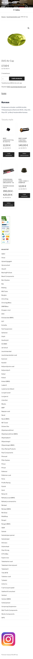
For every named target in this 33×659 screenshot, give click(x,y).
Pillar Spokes (5, 460)
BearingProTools (6, 272)
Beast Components (7, 276)
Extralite (4, 325)
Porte (3, 479)
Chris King (4, 299)
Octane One (5, 426)
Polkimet (4, 471)
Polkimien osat (6, 475)
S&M (3, 528)
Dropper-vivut (6, 310)
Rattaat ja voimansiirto (8, 501)
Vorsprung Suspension (8, 606)
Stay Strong (5, 550)
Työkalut (4, 580)
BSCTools (4, 291)
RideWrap (4, 516)
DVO (8, 87)
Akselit (3, 269)
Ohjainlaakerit (5, 438)
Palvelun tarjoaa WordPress (9, 654)
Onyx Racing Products (8, 449)
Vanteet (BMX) (6, 599)
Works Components (7, 614)
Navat (3, 415)
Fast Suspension (6, 329)
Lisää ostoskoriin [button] (9, 154)
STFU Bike (4, 554)
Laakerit (4, 385)
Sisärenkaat (5, 546)
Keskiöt (3, 363)
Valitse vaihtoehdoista (24, 154)
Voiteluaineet (5, 603)
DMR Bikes (5, 306)
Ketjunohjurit (5, 370)
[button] (28, 28)
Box (2, 284)
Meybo (3, 404)
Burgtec (4, 295)
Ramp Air (4, 494)
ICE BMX (4, 344)
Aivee (3, 257)
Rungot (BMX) (5, 524)
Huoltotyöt (5, 340)
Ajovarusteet (5, 265)
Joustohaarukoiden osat (13, 17)
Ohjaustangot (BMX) (7, 445)
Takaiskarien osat (7, 561)
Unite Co (4, 584)
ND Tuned (4, 423)
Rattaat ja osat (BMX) (8, 498)
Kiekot (3, 377)
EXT (2, 321)
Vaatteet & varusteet (8, 591)
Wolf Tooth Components (9, 610)
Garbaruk (4, 333)
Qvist (3, 490)
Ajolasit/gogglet (6, 261)
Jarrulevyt (4, 347)
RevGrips (4, 513)
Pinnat (3, 468)
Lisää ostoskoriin (17, 78)
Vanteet (4, 595)
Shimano (4, 543)
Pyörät (3, 486)
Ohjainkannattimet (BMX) (9, 434)
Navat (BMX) (5, 419)
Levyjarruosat (5, 393)
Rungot (3, 520)
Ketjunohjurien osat (7, 366)
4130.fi (6, 2)
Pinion (3, 464)
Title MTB (4, 573)
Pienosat (4, 456)
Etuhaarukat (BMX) (7, 317)
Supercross (5, 558)
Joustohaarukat (6, 351)
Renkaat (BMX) (6, 509)
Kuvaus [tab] (3, 93)
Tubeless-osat (6, 576)
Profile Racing (5, 483)
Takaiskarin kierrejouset (9, 565)
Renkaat (4, 505)
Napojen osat (5, 411)
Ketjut (3, 374)
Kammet (4, 359)
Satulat (3, 531)
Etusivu (3, 17)
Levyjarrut (4, 396)
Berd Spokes (5, 280)
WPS (3, 618)
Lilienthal (4, 400)
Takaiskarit (5, 569)
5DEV (3, 254)
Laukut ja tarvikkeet (7, 389)
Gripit (3, 336)
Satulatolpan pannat (7, 535)
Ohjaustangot (5, 441)
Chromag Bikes (6, 303)
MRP (3, 408)
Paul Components (7, 453)
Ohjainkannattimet (7, 430)
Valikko (17, 10)
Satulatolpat (5, 539)
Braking (3, 287)
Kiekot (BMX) (5, 381)
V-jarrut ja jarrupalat (7, 588)
